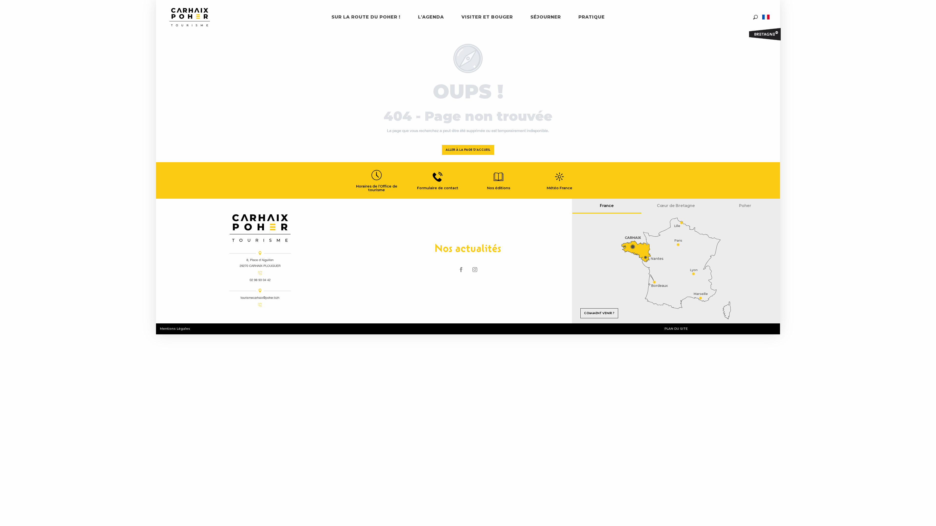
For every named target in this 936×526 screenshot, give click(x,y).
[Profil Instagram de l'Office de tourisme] (475, 270)
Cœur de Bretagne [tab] (676, 205)
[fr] (766, 17)
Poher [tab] (745, 205)
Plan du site (676, 328)
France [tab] (607, 205)
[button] (755, 17)
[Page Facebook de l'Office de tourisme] (461, 270)
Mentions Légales (175, 328)
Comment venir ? (599, 313)
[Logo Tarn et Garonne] (260, 228)
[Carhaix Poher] (190, 17)
